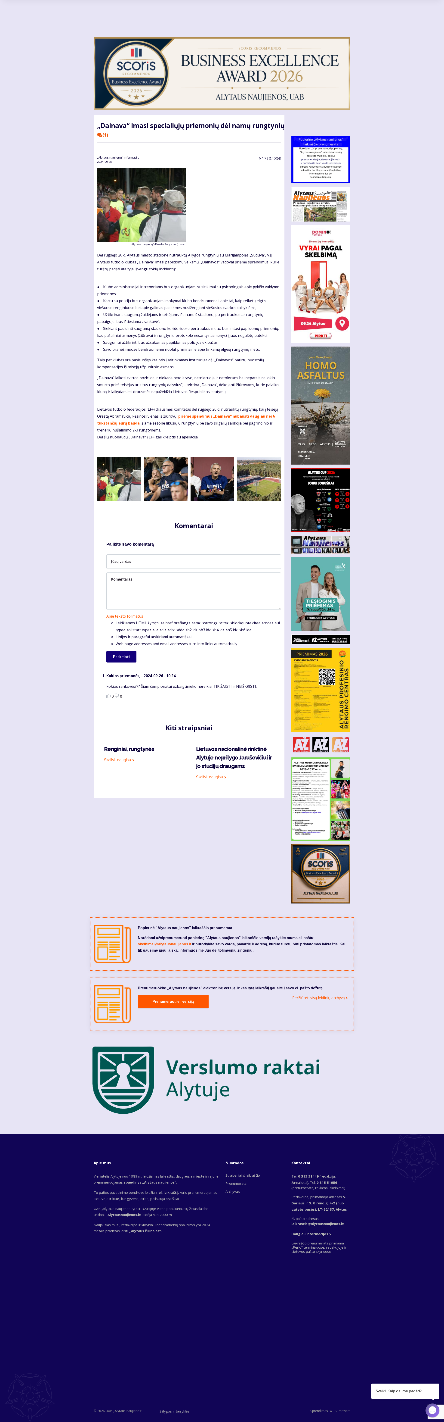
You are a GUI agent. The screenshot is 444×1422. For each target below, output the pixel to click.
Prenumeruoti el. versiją (173, 1001)
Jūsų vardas (121, 561)
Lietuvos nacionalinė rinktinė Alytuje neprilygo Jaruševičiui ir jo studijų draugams (233, 757)
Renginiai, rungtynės (129, 749)
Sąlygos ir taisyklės (174, 1411)
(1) (105, 135)
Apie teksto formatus (124, 616)
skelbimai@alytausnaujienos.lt (164, 944)
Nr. (270, 158)
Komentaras (121, 579)
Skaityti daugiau (117, 760)
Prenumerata (236, 1183)
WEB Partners (340, 1411)
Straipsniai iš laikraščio (242, 1175)
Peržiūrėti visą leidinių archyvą (318, 997)
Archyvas (232, 1191)
